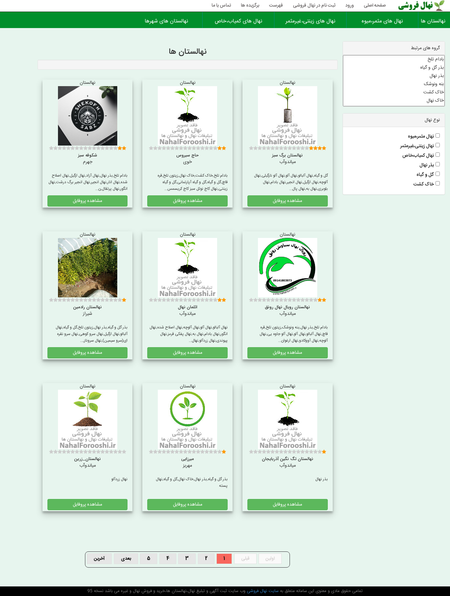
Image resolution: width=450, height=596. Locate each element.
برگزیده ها (250, 6)
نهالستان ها (434, 21)
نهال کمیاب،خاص (418, 155)
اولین (270, 559)
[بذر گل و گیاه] (394, 68)
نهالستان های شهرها (166, 21)
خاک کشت (423, 184)
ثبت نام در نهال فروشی (314, 6)
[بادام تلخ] (394, 59)
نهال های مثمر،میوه (382, 21)
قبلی (245, 559)
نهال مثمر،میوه (421, 136)
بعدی (126, 559)
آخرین (99, 559)
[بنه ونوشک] (394, 84)
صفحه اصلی (375, 6)
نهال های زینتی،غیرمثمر (310, 21)
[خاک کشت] (394, 92)
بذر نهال (426, 165)
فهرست (276, 6)
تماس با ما (221, 6)
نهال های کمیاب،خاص (238, 21)
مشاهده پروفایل (287, 201)
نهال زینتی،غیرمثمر (417, 146)
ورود (349, 6)
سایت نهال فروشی (262, 591)
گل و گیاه (425, 175)
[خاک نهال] (394, 101)
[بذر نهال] (394, 76)
